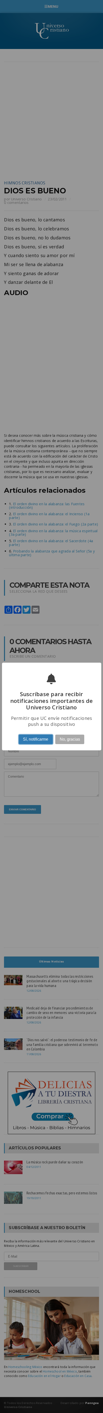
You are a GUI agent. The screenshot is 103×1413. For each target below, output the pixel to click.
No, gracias (70, 739)
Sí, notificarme (35, 739)
